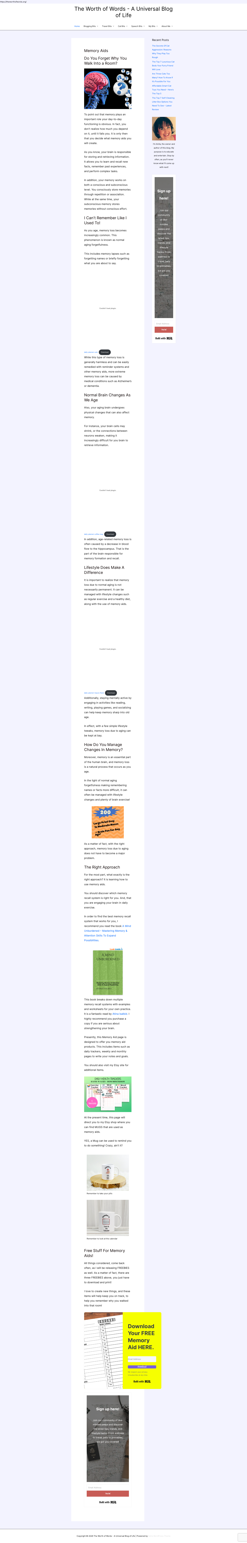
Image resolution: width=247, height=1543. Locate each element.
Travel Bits (107, 26)
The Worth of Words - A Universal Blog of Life (123, 11)
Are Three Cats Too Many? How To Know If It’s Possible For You (162, 77)
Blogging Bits (90, 26)
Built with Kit (142, 1381)
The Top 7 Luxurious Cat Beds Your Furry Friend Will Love (163, 65)
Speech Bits (136, 26)
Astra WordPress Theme (159, 1536)
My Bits (152, 26)
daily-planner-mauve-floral (94, 693)
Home (77, 26)
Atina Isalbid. (120, 1013)
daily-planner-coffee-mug (93, 534)
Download (104, 352)
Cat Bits (121, 26)
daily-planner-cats (91, 352)
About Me (166, 26)
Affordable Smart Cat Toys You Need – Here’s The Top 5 (163, 90)
